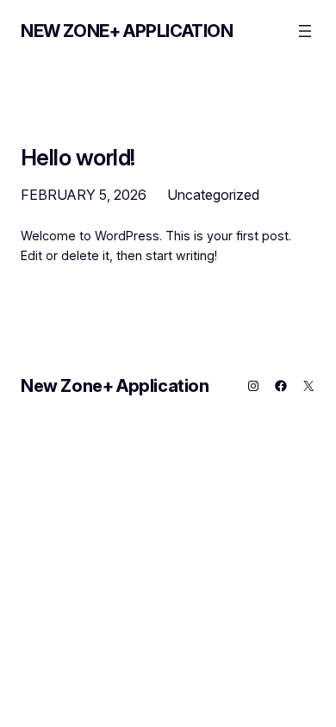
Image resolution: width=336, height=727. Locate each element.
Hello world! (78, 158)
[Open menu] (305, 31)
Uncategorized (213, 194)
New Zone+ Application (127, 31)
